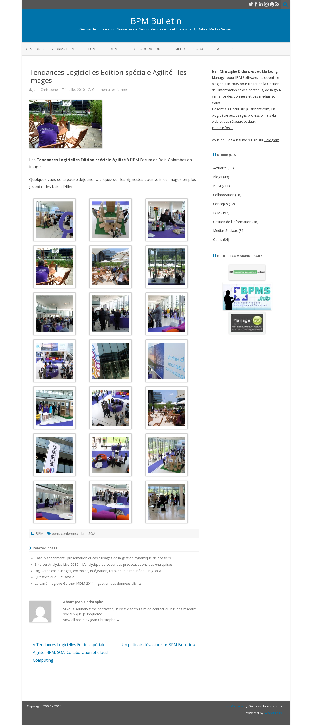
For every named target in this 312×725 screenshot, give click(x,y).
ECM (92, 49)
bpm (55, 533)
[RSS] (277, 4)
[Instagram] (266, 4)
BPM (113, 49)
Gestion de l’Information (50, 49)
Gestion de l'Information (232, 221)
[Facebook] (255, 4)
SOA (91, 533)
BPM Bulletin (156, 20)
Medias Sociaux (189, 49)
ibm (84, 533)
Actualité (220, 168)
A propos (225, 49)
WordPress (272, 713)
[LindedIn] (261, 4)
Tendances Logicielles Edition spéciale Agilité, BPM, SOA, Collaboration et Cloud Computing (70, 652)
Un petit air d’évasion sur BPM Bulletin (157, 644)
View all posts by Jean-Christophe (91, 619)
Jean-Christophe (45, 89)
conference (70, 533)
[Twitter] (250, 4)
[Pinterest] (272, 4)
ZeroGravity (233, 706)
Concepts (220, 203)
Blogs (217, 176)
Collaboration (146, 49)
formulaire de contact (147, 609)
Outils (217, 239)
